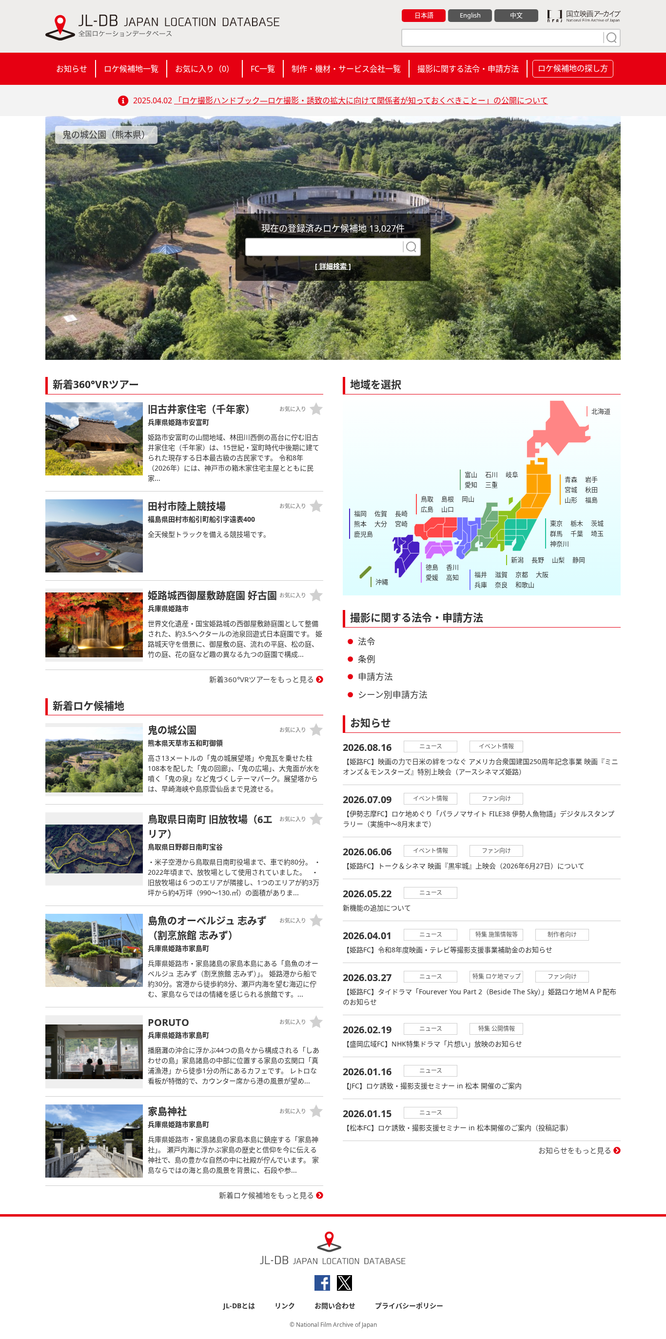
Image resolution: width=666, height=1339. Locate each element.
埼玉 (597, 533)
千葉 (576, 533)
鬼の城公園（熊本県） (106, 134)
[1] (610, 37)
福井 (480, 574)
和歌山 (524, 584)
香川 (452, 567)
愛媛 (432, 577)
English (470, 15)
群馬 (556, 533)
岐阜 (512, 474)
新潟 (517, 559)
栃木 (576, 523)
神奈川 (559, 543)
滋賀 (501, 574)
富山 (471, 474)
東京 (556, 523)
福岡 (360, 513)
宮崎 (401, 523)
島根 (447, 498)
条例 (366, 659)
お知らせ (71, 68)
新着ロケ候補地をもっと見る (266, 1195)
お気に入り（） (204, 68)
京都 (521, 574)
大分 (380, 523)
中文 (516, 15)
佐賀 (380, 513)
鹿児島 (363, 534)
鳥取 (427, 498)
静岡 (578, 559)
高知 (452, 577)
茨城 (597, 523)
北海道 (600, 411)
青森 (571, 479)
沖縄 (381, 581)
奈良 (501, 584)
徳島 (432, 567)
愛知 (471, 484)
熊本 (360, 523)
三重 (491, 484)
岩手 (591, 479)
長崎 (401, 513)
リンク (284, 1305)
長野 (537, 559)
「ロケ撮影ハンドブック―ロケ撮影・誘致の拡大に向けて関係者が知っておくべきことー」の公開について (361, 100)
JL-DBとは (239, 1305)
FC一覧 (263, 68)
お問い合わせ (334, 1305)
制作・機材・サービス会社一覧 (346, 68)
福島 (591, 499)
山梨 (558, 559)
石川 (491, 474)
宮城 (571, 489)
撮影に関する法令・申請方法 (468, 68)
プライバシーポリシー (409, 1305)
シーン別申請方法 (393, 694)
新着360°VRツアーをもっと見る (261, 679)
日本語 (423, 15)
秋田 (591, 489)
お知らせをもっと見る (574, 1150)
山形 (571, 499)
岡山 (468, 498)
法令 (366, 641)
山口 (447, 509)
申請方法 (375, 676)
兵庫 (480, 584)
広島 (427, 509)
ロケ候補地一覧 (131, 68)
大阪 (542, 574)
